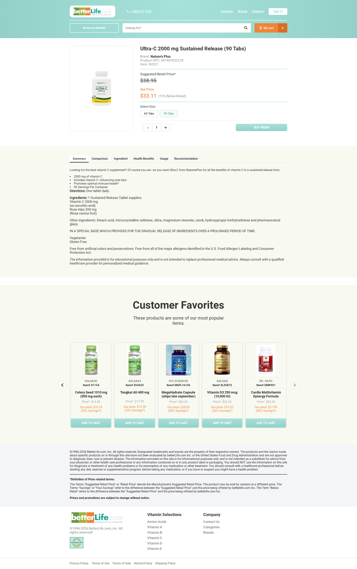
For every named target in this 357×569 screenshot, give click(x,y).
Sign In (278, 11)
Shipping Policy (165, 563)
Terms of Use (101, 563)
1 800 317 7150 (141, 11)
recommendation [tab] (186, 158)
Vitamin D (154, 543)
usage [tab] (164, 158)
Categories (211, 527)
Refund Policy (143, 563)
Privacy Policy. (79, 563)
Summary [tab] (79, 158)
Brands (242, 11)
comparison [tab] (100, 158)
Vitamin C (154, 538)
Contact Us (211, 522)
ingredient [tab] (121, 158)
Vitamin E (154, 549)
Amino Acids (156, 522)
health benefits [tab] (144, 158)
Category (258, 11)
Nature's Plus (161, 56)
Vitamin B (154, 532)
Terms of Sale (121, 563)
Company (227, 11)
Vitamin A (154, 527)
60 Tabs (149, 113)
